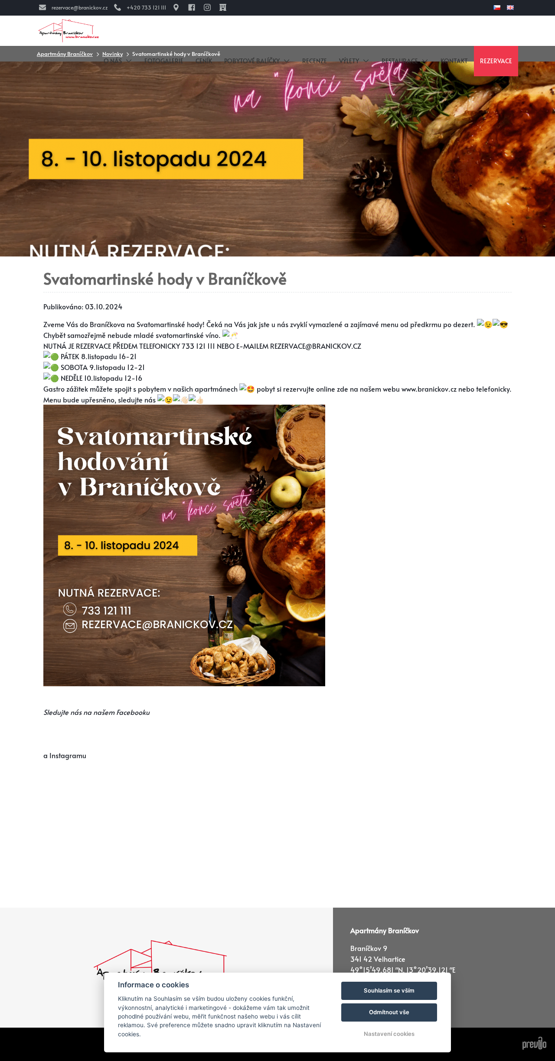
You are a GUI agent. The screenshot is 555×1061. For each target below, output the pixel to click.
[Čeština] (498, 7)
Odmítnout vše (389, 1012)
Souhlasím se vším (389, 990)
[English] (511, 7)
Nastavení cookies (389, 1033)
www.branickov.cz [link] (429, 388)
